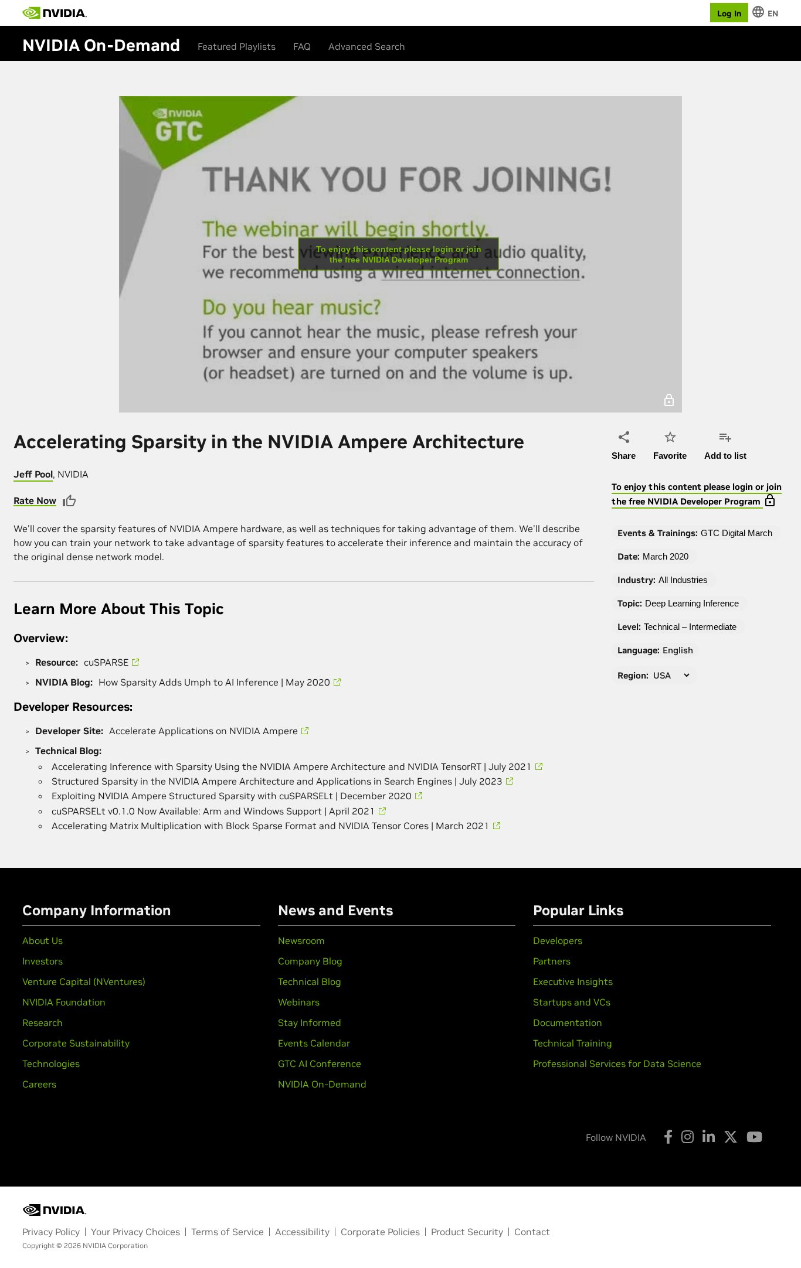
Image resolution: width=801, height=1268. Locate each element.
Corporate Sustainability (76, 1043)
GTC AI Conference (319, 1063)
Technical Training (572, 1043)
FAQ (302, 46)
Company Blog (310, 961)
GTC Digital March (736, 533)
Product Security (467, 1232)
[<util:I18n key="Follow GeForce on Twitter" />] (731, 1137)
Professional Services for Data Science (617, 1063)
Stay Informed (309, 1022)
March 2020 (665, 556)
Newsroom (301, 940)
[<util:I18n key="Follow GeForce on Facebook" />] (668, 1137)
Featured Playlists (237, 46)
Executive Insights (573, 981)
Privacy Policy (51, 1232)
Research (42, 1022)
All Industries (683, 579)
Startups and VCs (571, 1002)
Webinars (299, 1002)
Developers (557, 940)
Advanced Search (366, 46)
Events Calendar (314, 1043)
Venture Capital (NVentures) (83, 981)
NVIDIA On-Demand (322, 1084)
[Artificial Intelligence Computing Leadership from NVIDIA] (54, 13)
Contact (532, 1232)
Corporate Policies (380, 1232)
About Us (42, 940)
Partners (552, 961)
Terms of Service (227, 1232)
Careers (39, 1084)
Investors (42, 961)
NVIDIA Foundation (64, 1002)
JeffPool (33, 474)
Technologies (51, 1063)
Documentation (567, 1022)
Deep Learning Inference (692, 603)
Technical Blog (309, 981)
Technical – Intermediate (690, 626)
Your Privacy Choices (135, 1232)
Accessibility (302, 1232)
